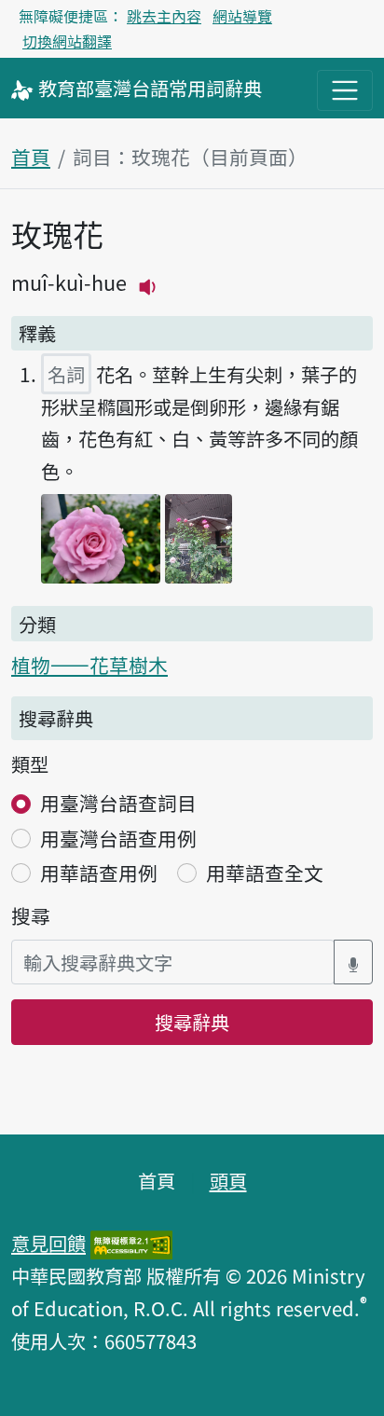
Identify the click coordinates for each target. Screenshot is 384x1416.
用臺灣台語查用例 (118, 838)
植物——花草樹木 (89, 665)
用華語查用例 (99, 873)
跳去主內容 (164, 16)
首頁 (30, 157)
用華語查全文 (264, 873)
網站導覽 (242, 16)
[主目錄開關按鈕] (345, 90)
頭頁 (228, 1180)
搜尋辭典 (192, 1022)
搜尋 (30, 915)
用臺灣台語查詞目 (118, 803)
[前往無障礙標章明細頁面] (131, 1243)
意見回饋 (48, 1243)
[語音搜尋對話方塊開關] (353, 962)
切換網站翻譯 (67, 41)
